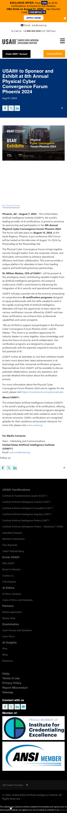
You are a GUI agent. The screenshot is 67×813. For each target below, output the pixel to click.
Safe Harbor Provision (12, 784)
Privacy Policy (11, 683)
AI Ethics (8, 588)
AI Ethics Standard (11, 593)
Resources (7, 660)
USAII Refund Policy (13, 551)
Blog (4, 648)
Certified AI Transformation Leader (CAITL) (24, 495)
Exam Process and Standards (17, 630)
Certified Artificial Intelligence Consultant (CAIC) (27, 508)
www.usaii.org (34, 425)
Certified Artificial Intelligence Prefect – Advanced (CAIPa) (32, 526)
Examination (10, 624)
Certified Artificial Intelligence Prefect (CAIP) (25, 520)
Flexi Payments (9, 544)
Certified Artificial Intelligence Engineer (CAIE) (26, 514)
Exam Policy (8, 636)
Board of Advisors (11, 569)
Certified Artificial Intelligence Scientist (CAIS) (26, 501)
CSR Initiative (9, 581)
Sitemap (7, 692)
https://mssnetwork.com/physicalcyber (43, 392)
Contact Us (7, 575)
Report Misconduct (15, 688)
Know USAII (11, 557)
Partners (8, 606)
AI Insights (9, 642)
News (5, 654)
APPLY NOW (33, 17)
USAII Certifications (16, 490)
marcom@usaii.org (19, 452)
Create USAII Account (16, 53)
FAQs (6, 674)
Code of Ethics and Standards (17, 599)
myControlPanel (54, 53)
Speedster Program (12, 532)
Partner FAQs (8, 618)
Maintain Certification (13, 538)
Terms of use (11, 678)
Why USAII (8, 563)
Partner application (12, 611)
